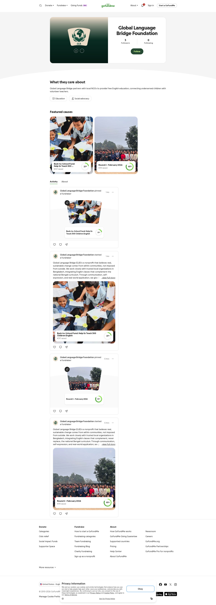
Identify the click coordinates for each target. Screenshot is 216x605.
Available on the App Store (170, 594)
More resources (46, 567)
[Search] (40, 5)
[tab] (54, 182)
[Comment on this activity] (60, 244)
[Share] (66, 244)
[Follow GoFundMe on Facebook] (160, 584)
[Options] (112, 192)
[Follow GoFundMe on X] (170, 584)
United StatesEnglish (51, 584)
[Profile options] (82, 51)
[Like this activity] (54, 244)
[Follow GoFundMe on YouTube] (165, 584)
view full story (108, 278)
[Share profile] (76, 51)
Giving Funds (78, 5)
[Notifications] (142, 5)
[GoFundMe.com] (108, 5)
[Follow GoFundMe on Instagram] (175, 584)
